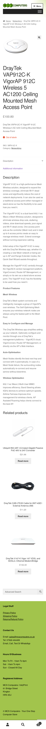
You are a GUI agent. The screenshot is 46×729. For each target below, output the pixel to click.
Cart (35, 722)
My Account (7, 724)
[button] (39, 37)
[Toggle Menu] (40, 11)
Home (8, 21)
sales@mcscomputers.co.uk (22, 636)
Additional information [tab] (13, 168)
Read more (23, 460)
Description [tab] (8, 160)
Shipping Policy (10, 616)
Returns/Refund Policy (13, 619)
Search (23, 724)
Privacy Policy (9, 612)
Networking (17, 21)
